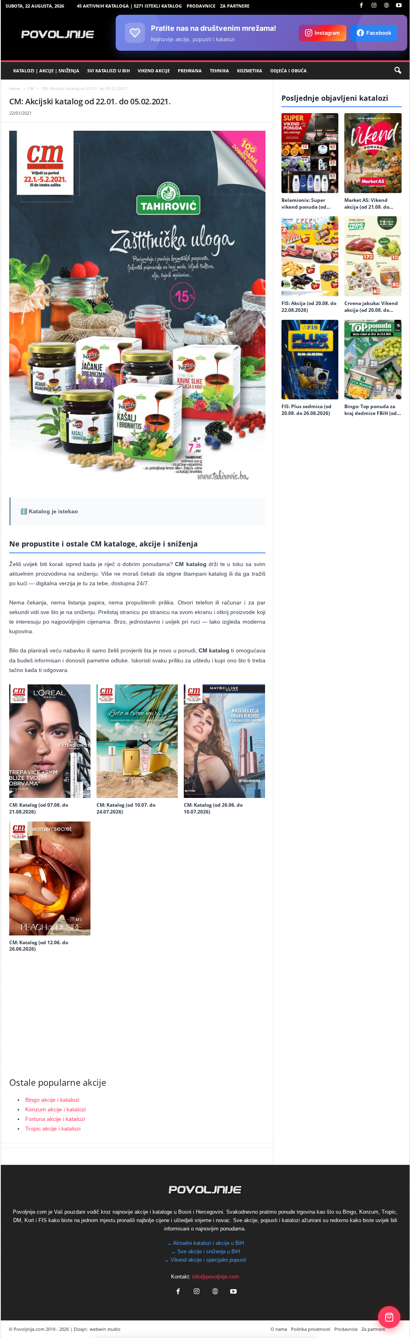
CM (31, 88)
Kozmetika (249, 71)
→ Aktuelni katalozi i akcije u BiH (205, 1243)
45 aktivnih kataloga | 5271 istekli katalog (129, 6)
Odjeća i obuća (288, 71)
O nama (279, 1329)
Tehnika (219, 71)
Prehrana (190, 71)
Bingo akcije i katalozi (52, 1100)
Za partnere (234, 6)
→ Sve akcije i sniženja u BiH (205, 1251)
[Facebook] (361, 6)
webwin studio (105, 1329)
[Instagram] (374, 6)
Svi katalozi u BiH (108, 71)
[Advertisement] (137, 1012)
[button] (397, 71)
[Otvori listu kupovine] (389, 1317)
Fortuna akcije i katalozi (55, 1119)
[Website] (386, 6)
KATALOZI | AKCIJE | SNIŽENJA (46, 71)
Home (14, 88)
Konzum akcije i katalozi (55, 1109)
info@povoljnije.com (215, 1277)
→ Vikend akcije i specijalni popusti (205, 1260)
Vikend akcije (154, 71)
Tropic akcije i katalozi (52, 1128)
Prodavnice (201, 6)
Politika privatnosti (310, 1329)
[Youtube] (399, 6)
